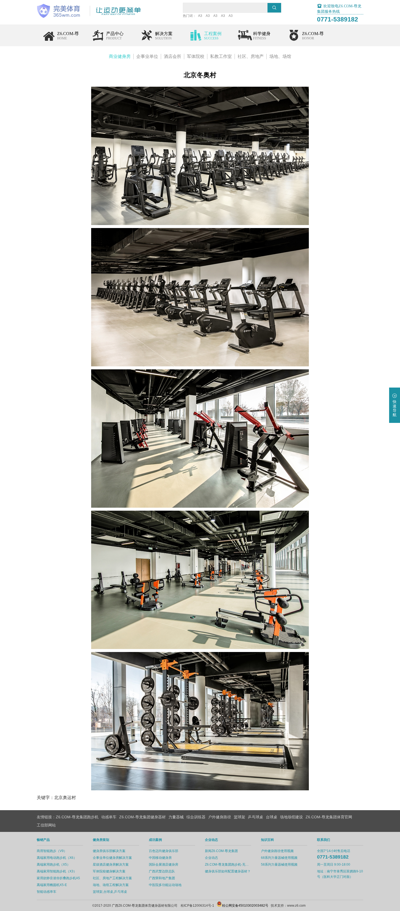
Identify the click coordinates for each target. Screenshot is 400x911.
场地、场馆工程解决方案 (111, 885)
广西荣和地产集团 (162, 878)
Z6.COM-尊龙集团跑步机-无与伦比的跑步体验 (228, 864)
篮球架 (239, 817)
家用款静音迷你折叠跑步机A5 (58, 878)
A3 (200, 16)
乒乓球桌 (255, 817)
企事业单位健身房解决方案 (112, 858)
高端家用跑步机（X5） (53, 864)
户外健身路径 (219, 817)
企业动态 (211, 858)
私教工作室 (221, 56)
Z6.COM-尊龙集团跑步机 (77, 817)
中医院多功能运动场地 (165, 885)
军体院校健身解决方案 (109, 871)
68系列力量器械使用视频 (279, 858)
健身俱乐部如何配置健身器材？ (228, 871)
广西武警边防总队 (162, 871)
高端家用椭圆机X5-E (52, 885)
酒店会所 (172, 56)
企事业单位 (147, 56)
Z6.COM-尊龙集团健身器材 (142, 817)
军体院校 (195, 56)
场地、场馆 (280, 56)
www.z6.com (296, 905)
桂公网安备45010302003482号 (245, 905)
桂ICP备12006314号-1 (197, 905)
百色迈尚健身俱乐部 (163, 851)
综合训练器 (195, 817)
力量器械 (176, 817)
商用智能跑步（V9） (52, 851)
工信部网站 (46, 825)
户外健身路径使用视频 (277, 851)
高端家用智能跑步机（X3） (57, 871)
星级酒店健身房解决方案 (111, 864)
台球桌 (271, 817)
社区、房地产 (251, 56)
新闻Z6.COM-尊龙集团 (221, 851)
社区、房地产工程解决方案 (112, 878)
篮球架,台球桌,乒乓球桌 (110, 892)
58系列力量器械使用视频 (279, 864)
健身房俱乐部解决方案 (109, 851)
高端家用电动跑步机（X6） (57, 858)
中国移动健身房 (160, 858)
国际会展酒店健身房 (163, 864)
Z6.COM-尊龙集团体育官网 (329, 817)
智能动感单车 (46, 892)
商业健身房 (120, 56)
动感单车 (108, 817)
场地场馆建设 (291, 817)
